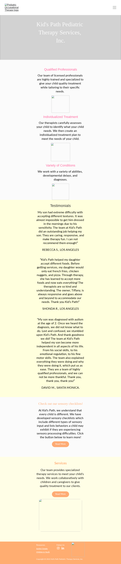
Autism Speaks (42, 549)
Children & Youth (43, 552)
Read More (60, 444)
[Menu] (114, 7)
